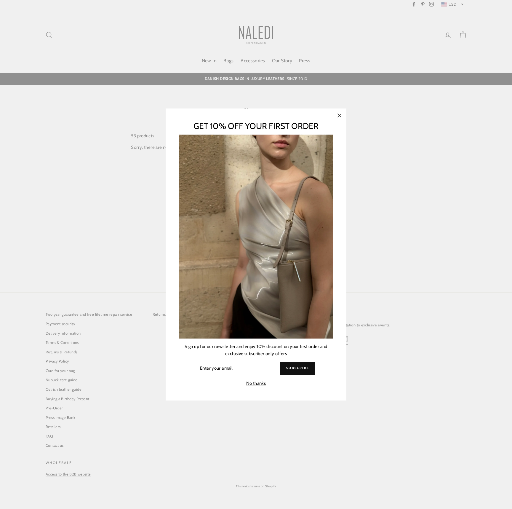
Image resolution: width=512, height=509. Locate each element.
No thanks (256, 383)
